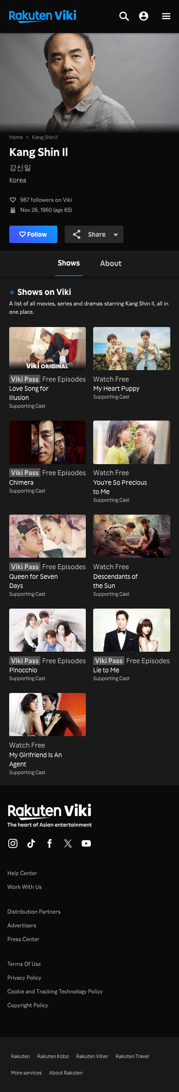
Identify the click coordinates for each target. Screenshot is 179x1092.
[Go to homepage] (42, 15)
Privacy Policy (24, 977)
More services (26, 1073)
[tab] (69, 263)
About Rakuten (66, 1073)
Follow (37, 234)
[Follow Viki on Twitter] (67, 846)
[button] (166, 17)
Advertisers (21, 925)
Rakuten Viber (92, 1056)
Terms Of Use (24, 963)
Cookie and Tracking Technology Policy (55, 991)
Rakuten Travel (132, 1056)
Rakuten (20, 1056)
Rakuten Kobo (53, 1056)
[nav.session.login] (143, 16)
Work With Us (24, 886)
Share (97, 234)
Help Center (22, 873)
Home (16, 137)
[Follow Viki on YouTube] (86, 846)
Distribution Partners (34, 911)
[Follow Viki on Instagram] (12, 846)
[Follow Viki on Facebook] (49, 846)
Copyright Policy (27, 1005)
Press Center (23, 939)
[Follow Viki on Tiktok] (31, 846)
